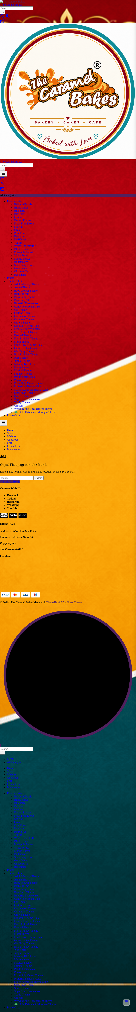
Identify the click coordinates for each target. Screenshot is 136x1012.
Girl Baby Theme (24, 351)
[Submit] (2, 12)
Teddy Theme (22, 402)
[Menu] (3, 174)
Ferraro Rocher (22, 220)
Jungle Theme (22, 360)
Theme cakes (14, 281)
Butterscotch (21, 261)
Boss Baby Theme (24, 296)
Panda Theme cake (24, 376)
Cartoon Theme (23, 312)
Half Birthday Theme (26, 354)
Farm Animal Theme (25, 332)
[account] (7, 17)
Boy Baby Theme (24, 300)
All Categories (15, 762)
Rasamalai (20, 274)
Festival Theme (22, 335)
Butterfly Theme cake (26, 303)
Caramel (19, 217)
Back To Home (11, 481)
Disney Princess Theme (27, 328)
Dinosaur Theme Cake (26, 325)
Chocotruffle (21, 271)
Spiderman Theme (24, 392)
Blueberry (19, 210)
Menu (10, 758)
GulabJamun (21, 268)
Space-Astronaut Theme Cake (31, 389)
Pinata (10, 277)
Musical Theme (23, 370)
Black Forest (21, 249)
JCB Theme (21, 357)
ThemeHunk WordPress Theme (64, 602)
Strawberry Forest (24, 265)
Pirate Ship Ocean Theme (28, 383)
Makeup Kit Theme (25, 364)
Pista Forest (20, 233)
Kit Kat (18, 226)
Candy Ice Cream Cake (27, 306)
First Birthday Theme (26, 338)
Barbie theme (21, 293)
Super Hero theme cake (27, 399)
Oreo (17, 229)
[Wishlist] (2, 17)
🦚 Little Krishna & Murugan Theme (35, 412)
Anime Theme (22, 287)
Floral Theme (21, 341)
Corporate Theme (24, 319)
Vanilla (18, 242)
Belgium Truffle (23, 204)
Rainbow (19, 236)
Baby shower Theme (26, 290)
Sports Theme (22, 395)
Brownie (19, 213)
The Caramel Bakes (11, 4)
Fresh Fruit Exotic (24, 223)
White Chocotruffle (25, 245)
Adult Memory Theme (26, 284)
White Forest (21, 255)
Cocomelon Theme (25, 316)
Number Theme (23, 373)
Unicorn (18, 405)
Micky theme (21, 367)
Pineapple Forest (23, 252)
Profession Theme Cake (27, 386)
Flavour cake (14, 201)
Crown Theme (22, 322)
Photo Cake (20, 380)
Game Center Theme (26, 348)
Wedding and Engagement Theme (33, 408)
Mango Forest (22, 258)
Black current (21, 207)
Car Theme (20, 309)
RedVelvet (20, 239)
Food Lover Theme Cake (28, 344)
